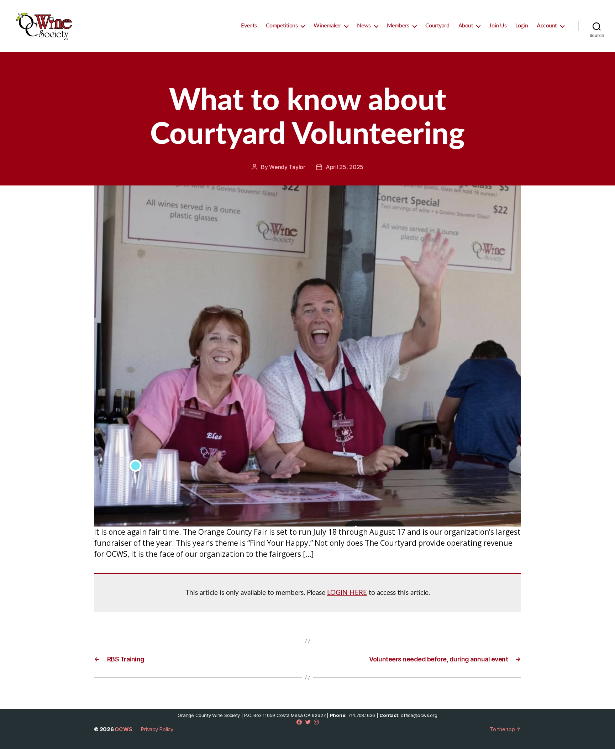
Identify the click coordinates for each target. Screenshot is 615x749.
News (363, 25)
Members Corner (308, 69)
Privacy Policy (157, 729)
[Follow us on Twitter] (308, 722)
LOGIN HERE (347, 593)
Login (521, 25)
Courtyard (437, 25)
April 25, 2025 (344, 167)
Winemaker (327, 25)
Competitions (282, 25)
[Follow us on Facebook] (299, 722)
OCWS (123, 729)
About (465, 25)
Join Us (497, 25)
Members (398, 25)
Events (249, 25)
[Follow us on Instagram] (316, 722)
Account (547, 25)
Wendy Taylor (287, 167)
